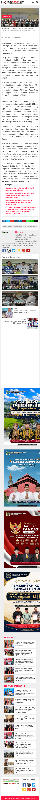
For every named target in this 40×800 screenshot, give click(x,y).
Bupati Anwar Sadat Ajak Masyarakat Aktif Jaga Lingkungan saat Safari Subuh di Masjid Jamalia (19, 202)
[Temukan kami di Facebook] (24, 785)
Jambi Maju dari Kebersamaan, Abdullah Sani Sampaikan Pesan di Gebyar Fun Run (25, 678)
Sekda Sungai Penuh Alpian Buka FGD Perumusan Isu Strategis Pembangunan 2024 (24, 762)
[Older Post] (35, 319)
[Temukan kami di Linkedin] (18, 251)
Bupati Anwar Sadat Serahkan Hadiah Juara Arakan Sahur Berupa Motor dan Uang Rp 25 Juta (19, 303)
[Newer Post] (5, 309)
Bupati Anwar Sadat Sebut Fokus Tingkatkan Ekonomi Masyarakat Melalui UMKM (18, 287)
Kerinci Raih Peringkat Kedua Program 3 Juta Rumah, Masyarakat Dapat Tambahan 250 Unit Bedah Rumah (25, 693)
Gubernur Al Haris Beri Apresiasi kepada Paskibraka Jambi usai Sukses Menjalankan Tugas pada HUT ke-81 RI (24, 662)
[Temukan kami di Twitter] (13, 251)
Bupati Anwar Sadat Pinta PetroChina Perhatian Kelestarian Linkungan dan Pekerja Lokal (20, 22)
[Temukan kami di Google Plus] (23, 251)
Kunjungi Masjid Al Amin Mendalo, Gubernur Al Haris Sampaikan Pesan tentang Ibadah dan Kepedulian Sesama (25, 710)
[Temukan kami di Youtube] (28, 250)
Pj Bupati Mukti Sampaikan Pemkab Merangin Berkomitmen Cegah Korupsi (24, 770)
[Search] (38, 2)
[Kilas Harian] (11, 783)
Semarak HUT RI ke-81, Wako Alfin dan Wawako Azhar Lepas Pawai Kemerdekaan (24, 643)
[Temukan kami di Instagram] (9, 251)
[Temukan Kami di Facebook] (4, 251)
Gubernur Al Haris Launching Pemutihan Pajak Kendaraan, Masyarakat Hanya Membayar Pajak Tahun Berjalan (23, 653)
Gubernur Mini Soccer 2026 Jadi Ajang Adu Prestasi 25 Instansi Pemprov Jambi (24, 753)
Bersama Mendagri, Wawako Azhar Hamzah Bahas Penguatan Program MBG (24, 718)
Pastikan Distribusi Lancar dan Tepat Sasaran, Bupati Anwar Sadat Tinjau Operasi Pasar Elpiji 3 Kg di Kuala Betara (19, 270)
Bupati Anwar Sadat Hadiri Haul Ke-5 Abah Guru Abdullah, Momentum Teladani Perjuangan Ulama (19, 195)
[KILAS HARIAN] (21, 2)
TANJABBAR (7, 16)
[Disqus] (20, 357)
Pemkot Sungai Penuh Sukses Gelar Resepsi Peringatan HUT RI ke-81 (24, 670)
